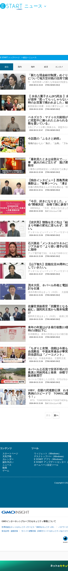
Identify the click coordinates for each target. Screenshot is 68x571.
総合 (25, 57)
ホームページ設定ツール (46, 465)
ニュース (33, 57)
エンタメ (59, 67)
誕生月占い (8, 462)
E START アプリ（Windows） (49, 459)
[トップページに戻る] (12, 6)
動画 (5, 467)
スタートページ (10, 453)
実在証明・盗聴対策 (10, 531)
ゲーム (6, 470)
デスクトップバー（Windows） (49, 456)
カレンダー (8, 459)
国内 (20, 67)
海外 (33, 67)
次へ (56, 415)
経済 (46, 67)
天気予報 (7, 456)
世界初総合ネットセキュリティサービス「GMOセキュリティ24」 (28, 527)
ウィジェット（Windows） (47, 453)
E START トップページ (10, 57)
